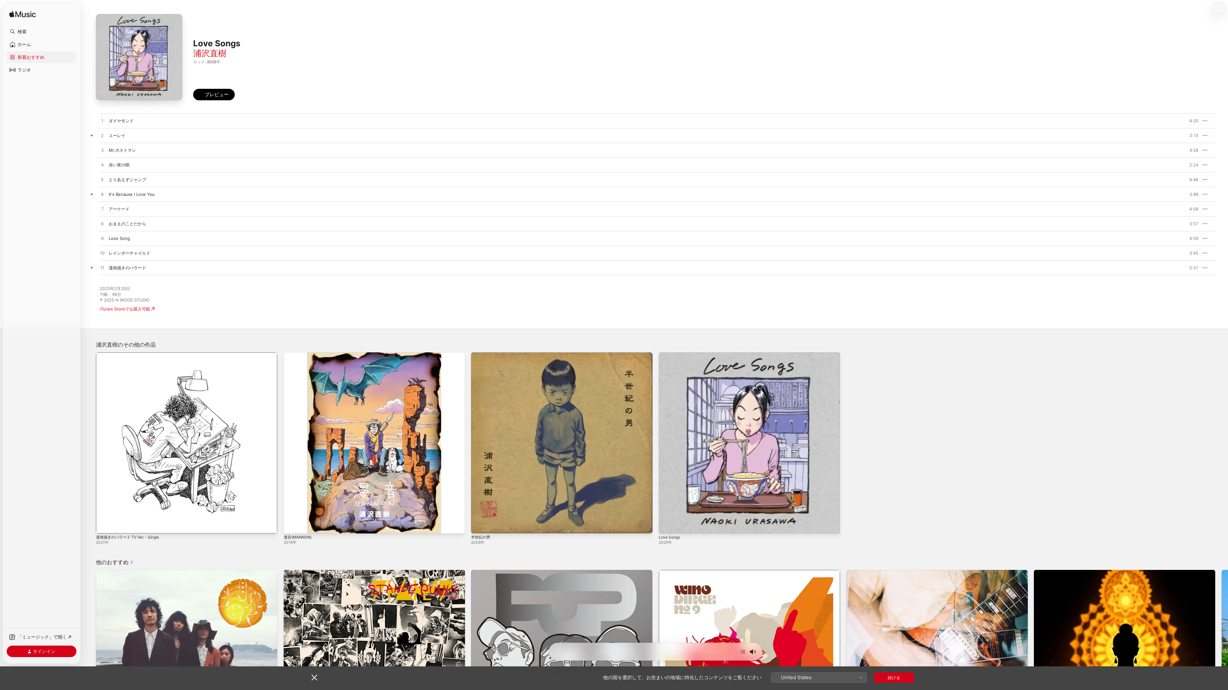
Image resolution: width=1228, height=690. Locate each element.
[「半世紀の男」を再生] (479, 525)
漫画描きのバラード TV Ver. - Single (131, 354)
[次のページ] (1221, 660)
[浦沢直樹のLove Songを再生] (102, 238)
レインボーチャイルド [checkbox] (129, 253)
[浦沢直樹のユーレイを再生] (102, 136)
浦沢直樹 (209, 53)
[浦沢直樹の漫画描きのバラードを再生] (102, 268)
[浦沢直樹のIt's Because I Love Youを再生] (102, 194)
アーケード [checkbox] (119, 208)
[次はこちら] (743, 651)
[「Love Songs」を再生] (667, 525)
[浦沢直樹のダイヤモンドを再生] (102, 121)
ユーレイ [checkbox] (117, 135)
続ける (894, 677)
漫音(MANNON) (299, 354)
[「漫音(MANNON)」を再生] (291, 525)
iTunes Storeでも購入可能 (125, 308)
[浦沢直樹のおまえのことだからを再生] (102, 224)
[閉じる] (314, 677)
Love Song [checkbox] (119, 238)
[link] (115, 562)
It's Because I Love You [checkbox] (132, 194)
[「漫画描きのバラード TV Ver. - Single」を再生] (104, 525)
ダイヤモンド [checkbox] (121, 120)
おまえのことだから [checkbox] (127, 223)
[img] (22, 14)
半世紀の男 (481, 354)
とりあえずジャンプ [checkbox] (127, 179)
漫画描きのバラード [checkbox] (127, 267)
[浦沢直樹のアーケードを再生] (102, 209)
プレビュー (1190, 121)
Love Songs (670, 354)
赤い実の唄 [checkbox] (119, 164)
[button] (41, 31)
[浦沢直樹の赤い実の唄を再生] (102, 165)
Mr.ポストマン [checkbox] (122, 150)
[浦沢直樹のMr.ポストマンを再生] (102, 150)
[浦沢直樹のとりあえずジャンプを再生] (102, 180)
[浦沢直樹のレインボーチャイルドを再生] (102, 253)
